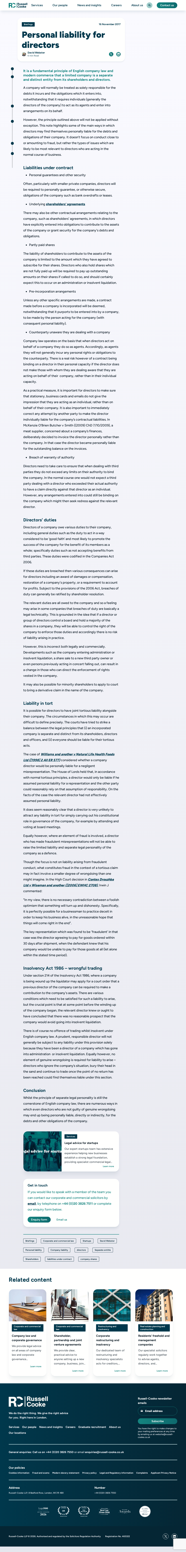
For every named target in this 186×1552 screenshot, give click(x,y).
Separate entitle (103, 1250)
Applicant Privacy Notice (163, 1473)
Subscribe (157, 1421)
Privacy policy (89, 1473)
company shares (88, 1259)
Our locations (17, 1432)
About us (137, 5)
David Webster (107, 1241)
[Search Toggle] (149, 5)
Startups (87, 1241)
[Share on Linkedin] (118, 54)
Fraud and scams (40, 1473)
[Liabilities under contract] (12, 76)
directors (81, 1250)
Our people (60, 5)
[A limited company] (12, 68)
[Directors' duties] (12, 106)
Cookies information (19, 1473)
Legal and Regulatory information (116, 1473)
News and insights (89, 5)
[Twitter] (166, 1536)
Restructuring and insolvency (107, 1328)
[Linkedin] (174, 1536)
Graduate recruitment (92, 1427)
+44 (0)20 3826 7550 (60, 1452)
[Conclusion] (12, 153)
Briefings (29, 1241)
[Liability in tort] (12, 121)
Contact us (167, 5)
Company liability (59, 1250)
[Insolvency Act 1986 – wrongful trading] (12, 143)
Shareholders (32, 1259)
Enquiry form (39, 1219)
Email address (154, 1411)
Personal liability (33, 1250)
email (32, 1204)
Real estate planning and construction (152, 1328)
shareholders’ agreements (65, 204)
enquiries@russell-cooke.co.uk (104, 1452)
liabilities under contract (59, 1259)
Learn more (108, 1166)
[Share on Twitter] (111, 54)
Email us (61, 1219)
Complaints (142, 1473)
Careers (116, 5)
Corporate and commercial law (58, 1241)
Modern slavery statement (65, 1473)
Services (37, 5)
